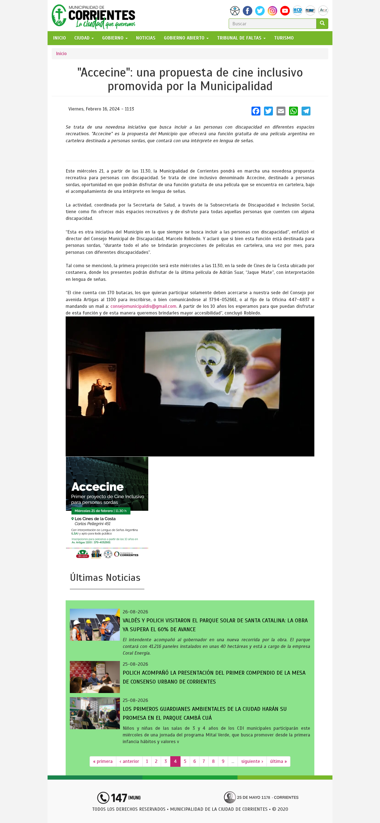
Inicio (61, 53)
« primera (103, 761)
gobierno (113, 38)
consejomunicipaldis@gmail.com (143, 306)
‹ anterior (129, 761)
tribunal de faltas (240, 38)
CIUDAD (82, 38)
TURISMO (284, 38)
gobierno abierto (185, 38)
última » (278, 761)
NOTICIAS (146, 38)
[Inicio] (95, 16)
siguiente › (252, 761)
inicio (59, 38)
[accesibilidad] (235, 11)
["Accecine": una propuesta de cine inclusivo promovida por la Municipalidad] (190, 386)
